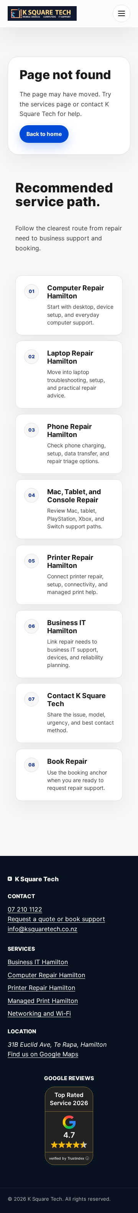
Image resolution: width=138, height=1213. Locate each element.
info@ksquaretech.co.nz (42, 929)
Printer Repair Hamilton (41, 987)
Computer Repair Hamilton (46, 975)
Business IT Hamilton (38, 962)
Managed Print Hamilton (43, 1000)
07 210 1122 (25, 909)
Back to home (44, 133)
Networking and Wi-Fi (39, 1013)
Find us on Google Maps (43, 1054)
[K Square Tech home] (42, 13)
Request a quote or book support (56, 919)
